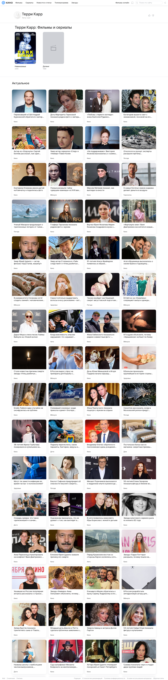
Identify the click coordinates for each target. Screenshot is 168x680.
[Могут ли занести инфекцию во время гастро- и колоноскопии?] (29, 473)
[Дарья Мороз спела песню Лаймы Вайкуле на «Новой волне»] (29, 327)
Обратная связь (158, 678)
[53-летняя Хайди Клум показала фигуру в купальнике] (139, 620)
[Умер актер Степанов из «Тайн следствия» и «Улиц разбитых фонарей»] (66, 253)
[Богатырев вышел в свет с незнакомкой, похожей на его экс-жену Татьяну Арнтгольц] (139, 107)
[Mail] (3, 3)
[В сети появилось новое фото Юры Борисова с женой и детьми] (102, 510)
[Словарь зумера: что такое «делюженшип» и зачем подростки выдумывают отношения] (29, 510)
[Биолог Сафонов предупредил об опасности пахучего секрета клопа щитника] (66, 473)
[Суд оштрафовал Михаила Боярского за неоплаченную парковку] (66, 657)
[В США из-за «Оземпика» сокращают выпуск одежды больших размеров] (139, 290)
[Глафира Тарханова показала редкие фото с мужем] (66, 217)
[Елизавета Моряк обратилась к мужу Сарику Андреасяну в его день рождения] (102, 583)
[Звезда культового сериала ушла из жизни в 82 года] (139, 510)
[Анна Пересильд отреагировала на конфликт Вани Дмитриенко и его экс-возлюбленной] (29, 547)
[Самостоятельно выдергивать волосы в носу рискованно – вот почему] (66, 290)
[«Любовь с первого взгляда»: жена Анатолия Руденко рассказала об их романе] (102, 107)
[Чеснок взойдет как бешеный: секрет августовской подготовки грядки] (102, 290)
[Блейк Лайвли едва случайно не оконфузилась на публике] (29, 400)
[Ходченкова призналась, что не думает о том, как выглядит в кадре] (66, 510)
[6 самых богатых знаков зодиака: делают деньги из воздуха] (139, 180)
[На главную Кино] (9, 3)
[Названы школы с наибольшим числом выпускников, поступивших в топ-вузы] (29, 657)
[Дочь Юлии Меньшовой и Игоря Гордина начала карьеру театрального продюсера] (102, 363)
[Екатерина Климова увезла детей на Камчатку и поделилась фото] (29, 180)
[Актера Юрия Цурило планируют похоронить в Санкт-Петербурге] (102, 657)
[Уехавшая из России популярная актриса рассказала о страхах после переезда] (29, 583)
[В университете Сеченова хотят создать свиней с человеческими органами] (29, 290)
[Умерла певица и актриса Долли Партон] (102, 620)
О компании (11, 678)
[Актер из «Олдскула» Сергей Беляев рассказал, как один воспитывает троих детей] (29, 143)
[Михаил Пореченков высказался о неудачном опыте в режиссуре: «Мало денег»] (102, 473)
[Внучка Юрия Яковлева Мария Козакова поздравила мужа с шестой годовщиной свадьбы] (102, 217)
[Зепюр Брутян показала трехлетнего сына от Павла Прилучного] (29, 620)
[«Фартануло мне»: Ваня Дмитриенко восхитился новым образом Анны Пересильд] (139, 217)
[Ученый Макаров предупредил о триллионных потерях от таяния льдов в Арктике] (29, 217)
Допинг (46, 66)
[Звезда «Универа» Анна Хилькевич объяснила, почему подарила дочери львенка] (66, 583)
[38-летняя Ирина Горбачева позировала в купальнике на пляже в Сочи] (29, 437)
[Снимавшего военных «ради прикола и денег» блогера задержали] (66, 400)
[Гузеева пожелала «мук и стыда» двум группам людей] (139, 657)
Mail (3, 678)
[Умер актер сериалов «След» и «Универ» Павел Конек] (66, 143)
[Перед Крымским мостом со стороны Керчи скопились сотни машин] (102, 547)
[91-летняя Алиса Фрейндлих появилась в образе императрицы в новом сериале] (102, 253)
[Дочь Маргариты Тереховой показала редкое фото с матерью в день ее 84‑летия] (66, 107)
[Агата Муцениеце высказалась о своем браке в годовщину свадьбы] (139, 253)
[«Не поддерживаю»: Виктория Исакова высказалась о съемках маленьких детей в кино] (102, 143)
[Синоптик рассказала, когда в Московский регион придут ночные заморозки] (139, 400)
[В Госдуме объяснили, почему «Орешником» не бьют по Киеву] (139, 327)
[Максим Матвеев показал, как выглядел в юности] (102, 180)
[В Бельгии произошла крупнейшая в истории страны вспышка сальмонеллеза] (139, 363)
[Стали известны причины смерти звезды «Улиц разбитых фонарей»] (29, 363)
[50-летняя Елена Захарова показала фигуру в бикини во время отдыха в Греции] (139, 473)
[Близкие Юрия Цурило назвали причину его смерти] (66, 547)
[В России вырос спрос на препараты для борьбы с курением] (66, 363)
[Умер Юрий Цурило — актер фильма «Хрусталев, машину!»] (29, 253)
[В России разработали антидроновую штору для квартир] (139, 583)
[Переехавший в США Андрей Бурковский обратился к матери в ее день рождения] (29, 107)
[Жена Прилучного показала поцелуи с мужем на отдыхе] (102, 400)
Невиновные (20, 66)
